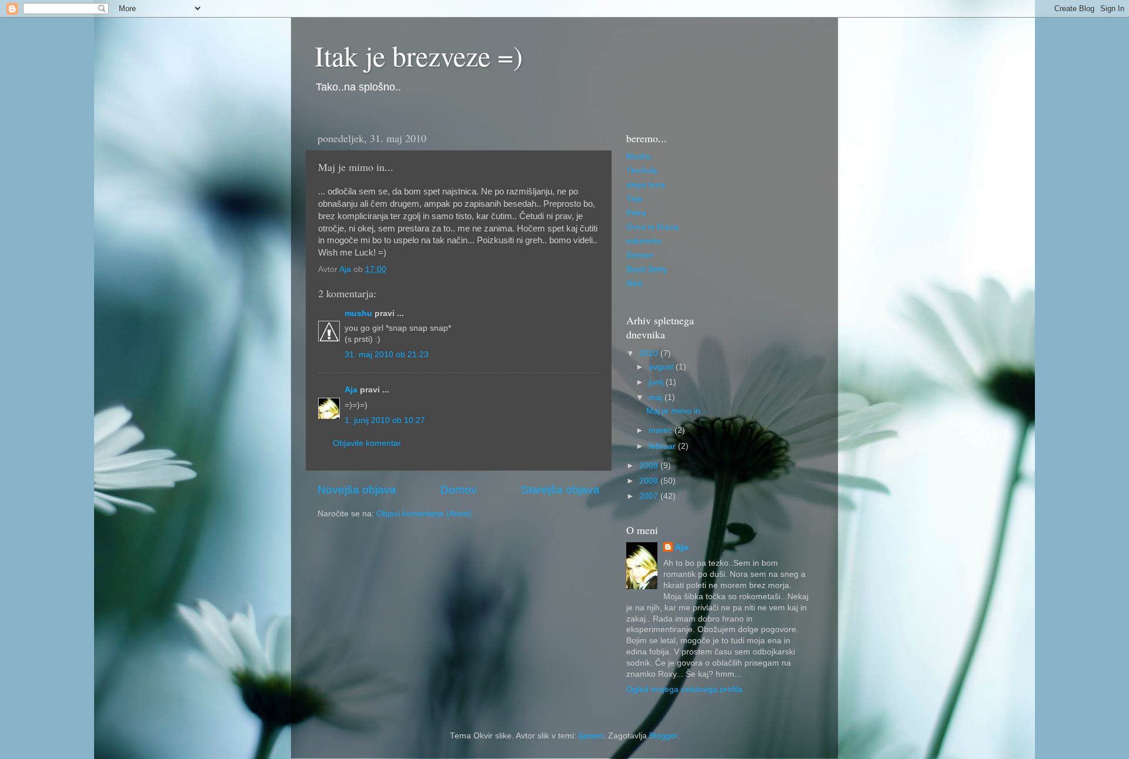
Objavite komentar (367, 443)
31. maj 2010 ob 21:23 (387, 354)
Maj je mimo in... (676, 411)
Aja (351, 389)
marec (661, 430)
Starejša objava (560, 489)
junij (657, 382)
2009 (649, 465)
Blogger (663, 735)
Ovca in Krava (652, 227)
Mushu (639, 156)
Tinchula (641, 170)
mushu (358, 313)
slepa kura (645, 184)
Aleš (634, 283)
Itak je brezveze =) (419, 55)
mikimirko (644, 241)
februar (663, 446)
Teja (634, 198)
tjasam (591, 735)
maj (656, 397)
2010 (649, 353)
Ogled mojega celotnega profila (684, 689)
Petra (636, 213)
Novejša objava (357, 489)
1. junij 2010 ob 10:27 (385, 420)
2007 (649, 496)
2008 (649, 480)
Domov (458, 489)
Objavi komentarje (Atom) (424, 513)
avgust (662, 366)
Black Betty (646, 269)
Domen (639, 255)
